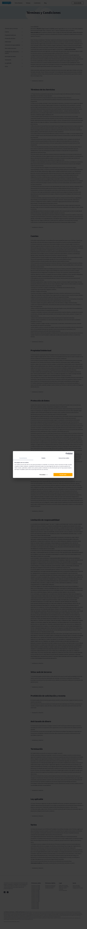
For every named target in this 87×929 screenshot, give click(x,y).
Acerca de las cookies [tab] (64, 458)
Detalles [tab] (43, 458)
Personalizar (43, 474)
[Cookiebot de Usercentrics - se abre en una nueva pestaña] (67, 454)
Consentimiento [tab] (23, 458)
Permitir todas (63, 474)
